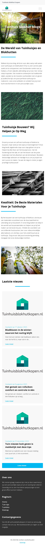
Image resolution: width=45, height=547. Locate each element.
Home (4, 502)
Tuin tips (5, 504)
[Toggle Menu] (40, 8)
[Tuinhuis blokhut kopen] (7, 8)
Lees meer (9, 344)
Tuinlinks (5, 507)
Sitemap (5, 510)
